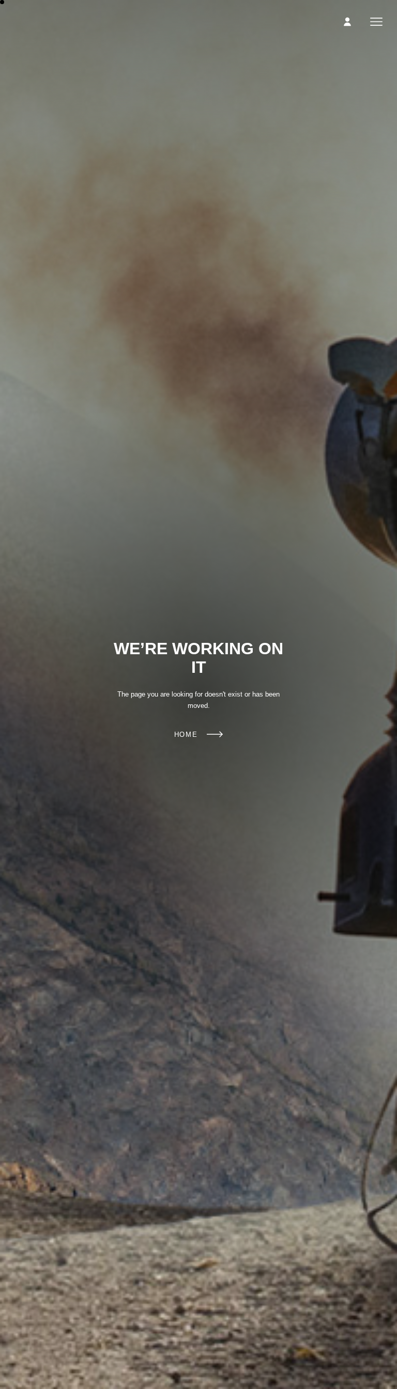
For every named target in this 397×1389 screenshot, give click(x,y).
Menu (376, 21)
